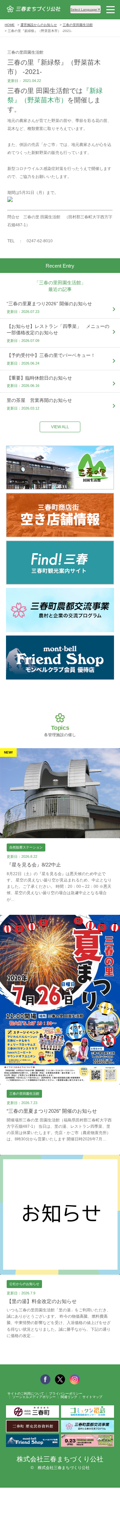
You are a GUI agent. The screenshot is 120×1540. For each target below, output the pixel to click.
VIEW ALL (60, 427)
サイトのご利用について (25, 1393)
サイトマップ (92, 1397)
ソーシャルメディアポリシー (34, 1397)
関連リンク (69, 1397)
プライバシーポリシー (65, 1393)
